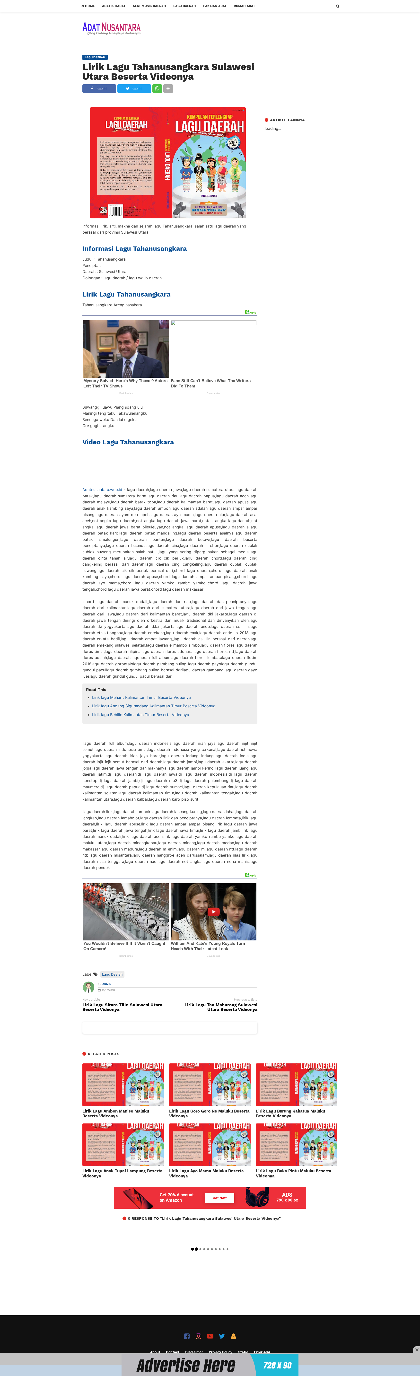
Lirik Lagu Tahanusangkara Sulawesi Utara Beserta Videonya (168, 71)
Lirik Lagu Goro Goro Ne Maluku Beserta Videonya (209, 1113)
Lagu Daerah (184, 6)
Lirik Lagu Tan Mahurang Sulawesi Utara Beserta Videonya (220, 1007)
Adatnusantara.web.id (102, 489)
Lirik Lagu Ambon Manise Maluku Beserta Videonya (115, 1113)
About (155, 1352)
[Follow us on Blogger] (233, 1336)
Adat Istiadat (113, 6)
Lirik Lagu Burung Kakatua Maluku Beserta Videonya (290, 1113)
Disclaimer (194, 1352)
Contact (172, 1352)
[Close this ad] (416, 1349)
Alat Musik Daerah (149, 6)
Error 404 (262, 1352)
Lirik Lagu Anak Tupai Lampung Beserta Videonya (122, 1173)
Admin (106, 984)
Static (243, 1352)
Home (89, 6)
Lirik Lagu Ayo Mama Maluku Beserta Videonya (206, 1173)
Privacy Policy (220, 1352)
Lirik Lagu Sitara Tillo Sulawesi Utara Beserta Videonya (122, 1007)
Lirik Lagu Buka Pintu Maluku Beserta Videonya (293, 1173)
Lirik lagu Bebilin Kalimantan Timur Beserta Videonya (140, 714)
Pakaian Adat (215, 6)
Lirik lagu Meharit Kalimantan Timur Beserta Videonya (141, 697)
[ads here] (210, 1365)
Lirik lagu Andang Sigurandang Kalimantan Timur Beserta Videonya (153, 705)
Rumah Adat (244, 6)
